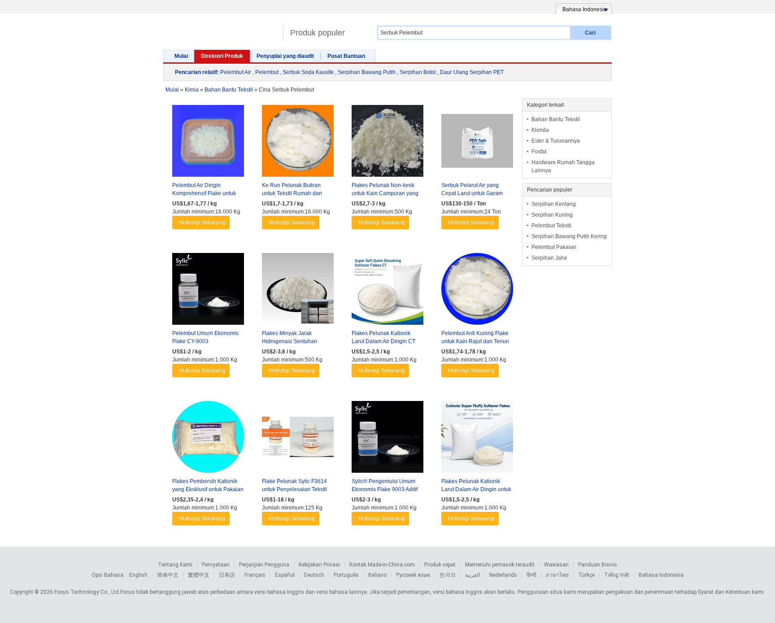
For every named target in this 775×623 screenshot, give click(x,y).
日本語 (227, 575)
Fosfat (538, 151)
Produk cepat (440, 565)
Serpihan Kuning (552, 215)
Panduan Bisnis (597, 565)
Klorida (540, 130)
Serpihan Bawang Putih (367, 72)
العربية (472, 575)
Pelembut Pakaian (553, 247)
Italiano (377, 575)
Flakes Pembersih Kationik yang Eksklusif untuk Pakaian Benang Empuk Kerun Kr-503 (208, 489)
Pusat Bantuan (346, 56)
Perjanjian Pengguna (264, 565)
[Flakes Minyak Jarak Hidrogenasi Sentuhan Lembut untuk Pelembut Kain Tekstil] (298, 291)
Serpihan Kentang (553, 204)
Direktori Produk (222, 56)
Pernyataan (216, 565)
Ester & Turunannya (555, 141)
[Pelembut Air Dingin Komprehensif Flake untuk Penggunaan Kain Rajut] (208, 143)
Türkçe (586, 575)
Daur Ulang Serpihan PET (472, 72)
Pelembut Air (235, 72)
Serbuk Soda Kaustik (308, 72)
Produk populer (317, 32)
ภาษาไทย (557, 575)
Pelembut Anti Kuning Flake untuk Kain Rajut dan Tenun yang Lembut (475, 341)
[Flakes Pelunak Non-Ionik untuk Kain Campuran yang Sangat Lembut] (387, 143)
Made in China (221, 28)
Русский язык (413, 575)
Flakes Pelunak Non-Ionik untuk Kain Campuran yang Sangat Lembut (385, 193)
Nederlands (503, 575)
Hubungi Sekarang (202, 222)
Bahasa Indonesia (661, 575)
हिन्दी (531, 575)
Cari (590, 33)
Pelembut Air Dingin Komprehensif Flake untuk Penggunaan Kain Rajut (204, 193)
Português (346, 575)
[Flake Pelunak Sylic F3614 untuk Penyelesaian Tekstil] (298, 439)
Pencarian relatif (196, 72)
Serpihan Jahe (549, 258)
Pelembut (267, 72)
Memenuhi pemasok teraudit (500, 565)
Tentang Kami (175, 565)
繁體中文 (198, 575)
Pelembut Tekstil (551, 225)
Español (285, 575)
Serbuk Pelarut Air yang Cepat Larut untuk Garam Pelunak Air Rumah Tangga (474, 193)
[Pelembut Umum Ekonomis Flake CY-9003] (208, 291)
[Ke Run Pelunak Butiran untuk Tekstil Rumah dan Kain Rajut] (298, 143)
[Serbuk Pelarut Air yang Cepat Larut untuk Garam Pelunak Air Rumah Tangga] (477, 143)
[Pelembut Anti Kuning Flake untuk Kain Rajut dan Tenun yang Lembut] (477, 291)
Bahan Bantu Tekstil (555, 119)
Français (255, 575)
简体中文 (168, 575)
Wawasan (556, 565)
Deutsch (314, 575)
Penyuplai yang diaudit (285, 56)
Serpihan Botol (418, 72)
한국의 (448, 575)
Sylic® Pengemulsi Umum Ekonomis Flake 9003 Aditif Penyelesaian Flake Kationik (386, 489)
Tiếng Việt (616, 575)
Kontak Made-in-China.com (382, 565)
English (138, 575)
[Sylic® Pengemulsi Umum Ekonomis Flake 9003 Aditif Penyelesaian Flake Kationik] (387, 439)
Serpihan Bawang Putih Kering (569, 236)
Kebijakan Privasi (319, 565)
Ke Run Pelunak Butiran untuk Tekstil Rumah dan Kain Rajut (292, 193)
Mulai (181, 56)
